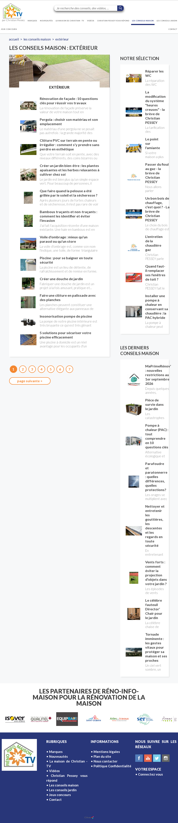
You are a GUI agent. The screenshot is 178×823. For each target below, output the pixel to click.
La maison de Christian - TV (70, 21)
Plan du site (102, 756)
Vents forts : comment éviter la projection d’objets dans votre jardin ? (156, 573)
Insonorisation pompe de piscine (66, 316)
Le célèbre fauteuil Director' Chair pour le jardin (153, 609)
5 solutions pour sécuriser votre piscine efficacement (65, 335)
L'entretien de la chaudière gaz (154, 243)
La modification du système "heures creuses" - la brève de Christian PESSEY (155, 107)
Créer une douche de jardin (61, 279)
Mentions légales (107, 752)
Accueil (14, 39)
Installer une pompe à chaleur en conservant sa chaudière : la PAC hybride (156, 307)
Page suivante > (30, 381)
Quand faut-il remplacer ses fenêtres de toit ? (155, 272)
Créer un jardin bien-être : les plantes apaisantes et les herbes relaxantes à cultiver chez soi (69, 169)
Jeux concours (9, 29)
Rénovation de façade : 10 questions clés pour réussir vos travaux (69, 100)
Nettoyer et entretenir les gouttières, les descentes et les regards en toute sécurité (155, 525)
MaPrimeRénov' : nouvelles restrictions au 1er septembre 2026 (158, 374)
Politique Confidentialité (112, 766)
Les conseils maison (143, 21)
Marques (32, 21)
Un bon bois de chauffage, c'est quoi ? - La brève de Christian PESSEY (157, 209)
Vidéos (90, 21)
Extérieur (62, 39)
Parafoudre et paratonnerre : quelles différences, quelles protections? (156, 476)
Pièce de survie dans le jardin (154, 404)
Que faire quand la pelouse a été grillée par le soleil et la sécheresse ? (68, 193)
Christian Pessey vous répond (113, 21)
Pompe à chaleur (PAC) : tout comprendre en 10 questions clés (156, 436)
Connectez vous (150, 774)
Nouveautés (46, 21)
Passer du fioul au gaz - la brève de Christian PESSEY (157, 173)
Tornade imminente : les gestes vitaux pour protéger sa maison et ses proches (156, 647)
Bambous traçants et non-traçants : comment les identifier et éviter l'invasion (68, 216)
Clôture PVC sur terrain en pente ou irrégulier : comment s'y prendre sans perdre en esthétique (69, 144)
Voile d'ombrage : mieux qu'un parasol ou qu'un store (63, 239)
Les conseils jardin (167, 21)
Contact (172, 29)
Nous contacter (105, 761)
